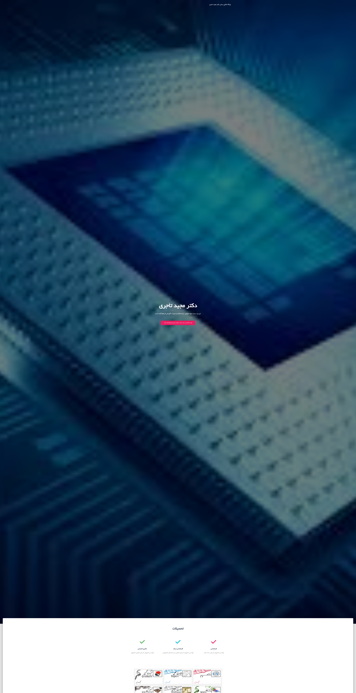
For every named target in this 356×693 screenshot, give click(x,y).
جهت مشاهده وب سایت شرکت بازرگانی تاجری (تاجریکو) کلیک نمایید (178, 322)
